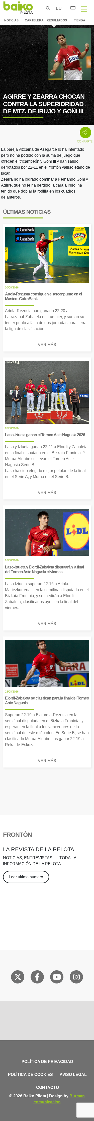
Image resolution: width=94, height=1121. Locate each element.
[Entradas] (70, 7)
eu (57, 8)
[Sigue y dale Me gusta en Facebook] (37, 978)
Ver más (47, 345)
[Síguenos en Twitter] (18, 978)
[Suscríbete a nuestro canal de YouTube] (57, 978)
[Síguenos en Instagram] (76, 978)
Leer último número (26, 877)
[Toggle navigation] (84, 8)
